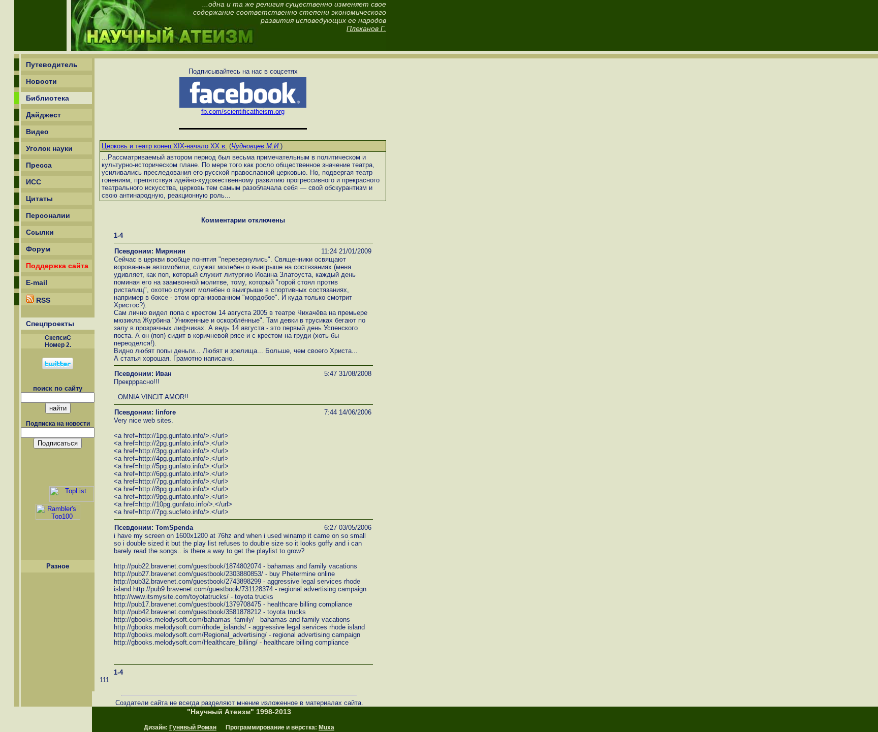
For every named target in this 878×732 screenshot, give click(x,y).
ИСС (33, 182)
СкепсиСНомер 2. (58, 341)
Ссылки (40, 232)
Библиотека (47, 98)
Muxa (326, 727)
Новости (41, 81)
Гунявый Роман (192, 727)
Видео (37, 132)
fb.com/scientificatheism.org (243, 111)
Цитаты (39, 199)
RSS (42, 300)
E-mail (36, 282)
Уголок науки (49, 148)
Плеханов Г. (366, 28)
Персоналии (48, 215)
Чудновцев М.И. (255, 146)
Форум (38, 249)
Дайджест (43, 115)
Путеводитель (52, 64)
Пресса (39, 165)
